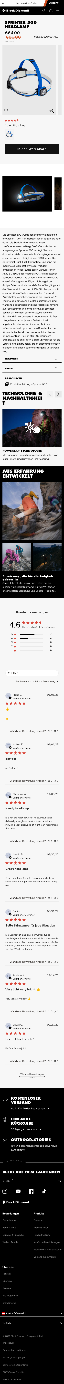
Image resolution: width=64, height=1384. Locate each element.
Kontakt (6, 1273)
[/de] (16, 10)
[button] (44, 10)
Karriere (6, 1288)
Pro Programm (10, 1295)
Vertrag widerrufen (12, 1379)
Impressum (8, 1342)
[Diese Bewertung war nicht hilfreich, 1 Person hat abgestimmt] (55, 731)
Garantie (38, 1220)
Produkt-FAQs (41, 1227)
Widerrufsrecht (10, 1242)
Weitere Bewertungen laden (32, 1075)
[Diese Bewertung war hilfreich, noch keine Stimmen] (49, 731)
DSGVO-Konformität (13, 1372)
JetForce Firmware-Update (48, 1249)
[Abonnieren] (59, 1181)
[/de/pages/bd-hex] (4, 3)
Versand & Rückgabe (13, 1234)
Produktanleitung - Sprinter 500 (28, 384)
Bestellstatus (9, 1220)
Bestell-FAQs (9, 1227)
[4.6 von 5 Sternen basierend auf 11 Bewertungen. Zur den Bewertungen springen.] (12, 120)
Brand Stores (9, 1302)
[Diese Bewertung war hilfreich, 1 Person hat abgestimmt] (49, 841)
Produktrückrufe (42, 1234)
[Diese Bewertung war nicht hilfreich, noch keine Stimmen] (55, 841)
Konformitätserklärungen (47, 1242)
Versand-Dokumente (45, 1256)
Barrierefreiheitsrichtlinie (15, 1364)
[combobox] (37, 681)
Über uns (7, 1281)
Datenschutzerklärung (13, 1350)
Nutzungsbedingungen (14, 1357)
